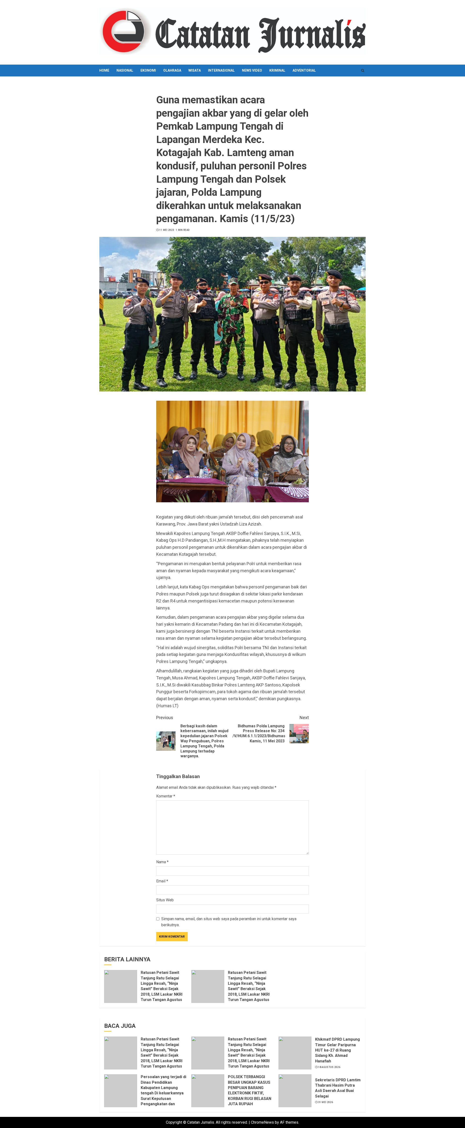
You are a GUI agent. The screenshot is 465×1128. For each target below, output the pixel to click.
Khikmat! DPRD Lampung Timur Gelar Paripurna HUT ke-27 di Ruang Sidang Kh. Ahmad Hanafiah (337, 1050)
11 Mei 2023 (166, 230)
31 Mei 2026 (325, 1102)
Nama (162, 862)
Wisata (194, 70)
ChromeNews (262, 1122)
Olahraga (172, 70)
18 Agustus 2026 (329, 1067)
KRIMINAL (277, 70)
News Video (252, 70)
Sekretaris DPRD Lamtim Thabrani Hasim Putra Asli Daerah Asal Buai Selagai (338, 1088)
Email (162, 881)
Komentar (165, 796)
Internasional (221, 70)
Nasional (124, 70)
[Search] (363, 70)
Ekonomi (148, 70)
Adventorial (304, 70)
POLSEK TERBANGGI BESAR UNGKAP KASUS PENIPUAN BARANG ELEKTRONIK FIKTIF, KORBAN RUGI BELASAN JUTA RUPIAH (249, 1090)
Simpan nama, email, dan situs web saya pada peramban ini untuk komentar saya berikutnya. (228, 922)
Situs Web (165, 900)
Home (104, 70)
